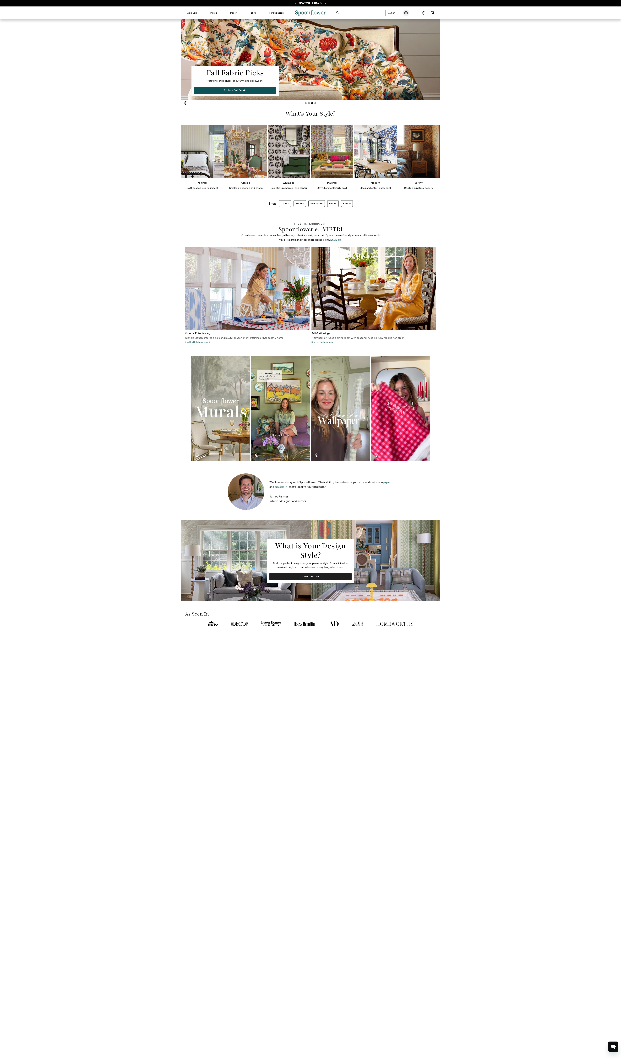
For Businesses (276, 12)
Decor (233, 12)
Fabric (253, 12)
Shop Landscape (256, 90)
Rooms (299, 203)
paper (386, 482)
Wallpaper (192, 12)
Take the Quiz (310, 576)
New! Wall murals (310, 3)
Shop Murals (214, 90)
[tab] (306, 103)
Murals (213, 12)
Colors (285, 203)
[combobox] (393, 13)
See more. (336, 239)
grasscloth (281, 486)
